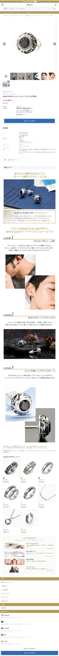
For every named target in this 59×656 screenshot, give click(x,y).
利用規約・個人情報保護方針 (29, 648)
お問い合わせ (4, 601)
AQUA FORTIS (8, 91)
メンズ (49, 12)
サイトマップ (4, 597)
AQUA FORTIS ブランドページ (12, 160)
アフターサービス (5, 593)
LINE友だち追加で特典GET (29, 1)
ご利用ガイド (4, 586)
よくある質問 (4, 589)
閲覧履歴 (3, 608)
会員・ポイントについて (7, 582)
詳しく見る (49, 548)
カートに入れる (30, 120)
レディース (10, 12)
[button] (4, 44)
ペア (29, 12)
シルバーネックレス (41, 505)
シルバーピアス (23, 530)
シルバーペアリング (6, 505)
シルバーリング (5, 480)
